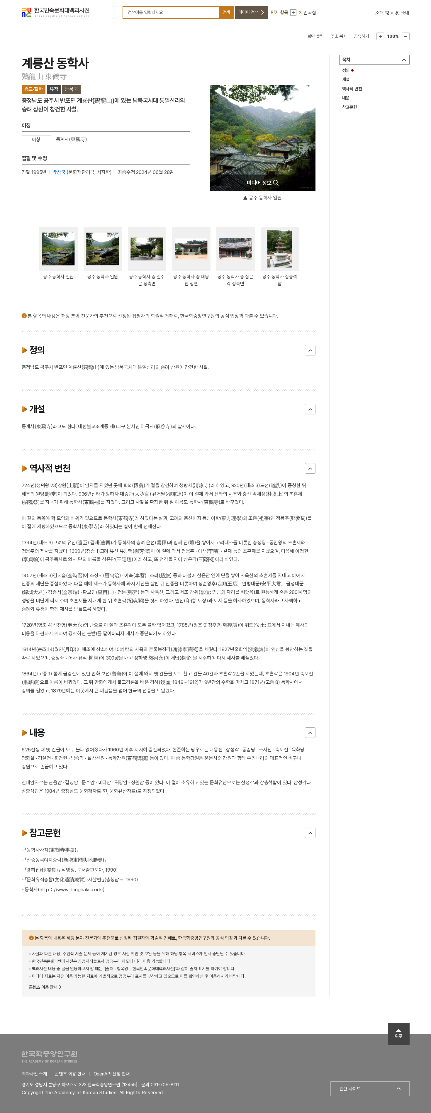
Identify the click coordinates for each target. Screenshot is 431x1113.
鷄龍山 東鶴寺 (44, 76)
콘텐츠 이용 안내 (43, 987)
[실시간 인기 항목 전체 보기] (293, 12)
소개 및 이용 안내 (392, 13)
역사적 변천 (352, 89)
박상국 (59, 172)
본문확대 (380, 36)
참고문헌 (349, 107)
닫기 (310, 350)
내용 (346, 98)
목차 (346, 59)
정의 (346, 70)
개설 (346, 79)
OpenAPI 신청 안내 (112, 1074)
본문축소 (406, 36)
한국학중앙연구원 (49, 1057)
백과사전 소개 (34, 1074)
